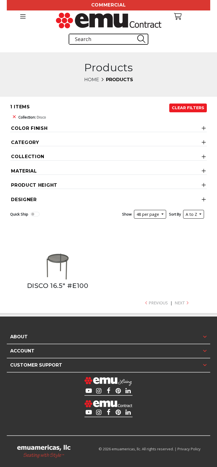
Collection (27, 156)
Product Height (34, 185)
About (19, 336)
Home (91, 79)
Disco (32, 117)
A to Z (192, 214)
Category (25, 142)
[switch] (35, 214)
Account (22, 351)
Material (24, 171)
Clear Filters (188, 107)
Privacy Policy (189, 448)
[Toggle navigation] (22, 16)
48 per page (148, 214)
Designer (24, 199)
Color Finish (29, 128)
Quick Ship (19, 214)
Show (127, 214)
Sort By (175, 214)
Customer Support (36, 365)
